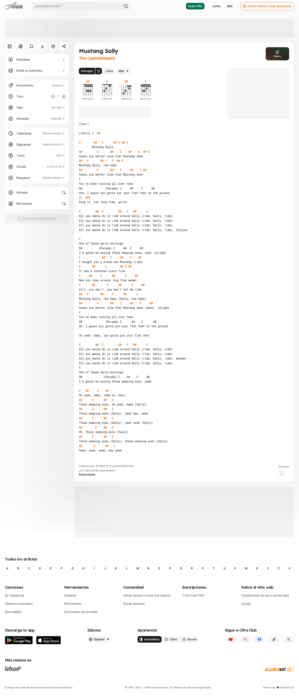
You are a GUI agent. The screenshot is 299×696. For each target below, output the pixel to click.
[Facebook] (259, 639)
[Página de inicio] (14, 6)
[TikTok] (273, 639)
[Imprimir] (20, 46)
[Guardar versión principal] (98, 71)
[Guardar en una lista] (31, 46)
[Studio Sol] (279, 669)
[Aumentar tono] (63, 96)
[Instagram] (245, 639)
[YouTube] (230, 639)
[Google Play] (19, 640)
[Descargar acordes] (42, 46)
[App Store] (48, 640)
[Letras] (13, 668)
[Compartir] (64, 46)
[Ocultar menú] (9, 46)
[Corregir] (53, 46)
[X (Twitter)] (288, 639)
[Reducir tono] (53, 96)
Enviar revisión (87, 474)
